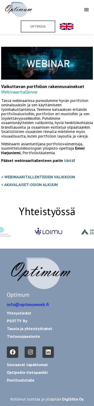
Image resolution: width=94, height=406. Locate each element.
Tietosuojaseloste (23, 336)
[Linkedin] (48, 352)
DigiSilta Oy (73, 399)
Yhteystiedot (19, 313)
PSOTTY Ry (17, 320)
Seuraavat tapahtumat (27, 364)
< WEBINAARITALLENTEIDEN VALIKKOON (38, 177)
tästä (69, 160)
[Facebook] (12, 352)
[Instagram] (30, 352)
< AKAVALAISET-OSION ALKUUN (29, 184)
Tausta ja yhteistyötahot (29, 328)
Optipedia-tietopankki (27, 372)
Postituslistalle (20, 380)
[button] (86, 9)
